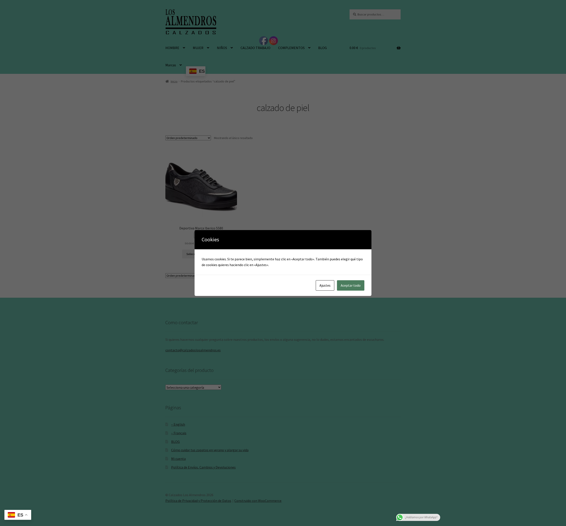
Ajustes (325, 285)
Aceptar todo (351, 285)
